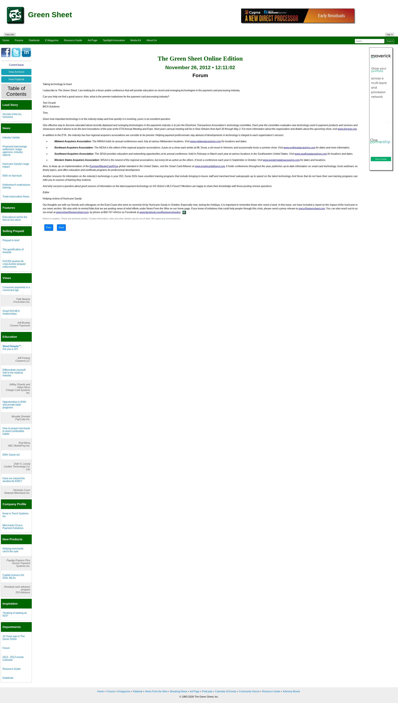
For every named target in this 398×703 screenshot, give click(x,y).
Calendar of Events (225, 691)
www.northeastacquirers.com (299, 147)
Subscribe (9, 34)
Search (390, 41)
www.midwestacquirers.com (205, 141)
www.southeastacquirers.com (311, 153)
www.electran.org (347, 129)
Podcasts (207, 691)
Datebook (34, 40)
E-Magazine (51, 40)
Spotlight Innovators (114, 40)
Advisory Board (291, 691)
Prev (48, 227)
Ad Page (92, 40)
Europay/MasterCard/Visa (104, 166)
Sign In (389, 34)
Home (5, 40)
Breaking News (178, 691)
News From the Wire (156, 691)
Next (61, 227)
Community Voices (249, 691)
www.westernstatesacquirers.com (281, 160)
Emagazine (124, 691)
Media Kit (135, 40)
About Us (151, 40)
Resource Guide (73, 40)
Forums (19, 40)
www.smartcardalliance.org (210, 166)
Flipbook (137, 691)
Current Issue (16, 65)
